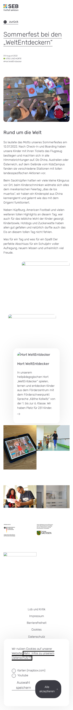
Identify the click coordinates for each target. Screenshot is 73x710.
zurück (13, 21)
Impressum (36, 616)
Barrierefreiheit (36, 623)
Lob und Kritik (36, 609)
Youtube (22, 675)
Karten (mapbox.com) (31, 670)
